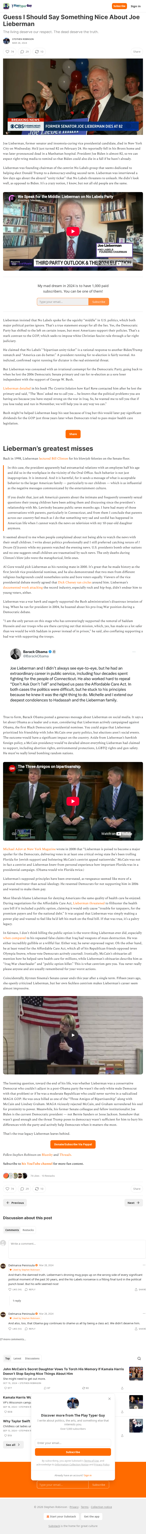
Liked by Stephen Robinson (26, 1269)
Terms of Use (91, 1460)
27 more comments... (13, 1339)
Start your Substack (63, 1516)
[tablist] (19, 1230)
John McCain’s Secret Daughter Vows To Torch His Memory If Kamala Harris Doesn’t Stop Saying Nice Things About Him (63, 1371)
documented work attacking (23, 587)
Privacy (74, 1507)
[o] (73, 1035)
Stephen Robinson (23, 39)
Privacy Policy (101, 1464)
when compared (14, 938)
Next (131, 1203)
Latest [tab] (17, 1358)
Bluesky (47, 1154)
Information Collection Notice (72, 1464)
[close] (109, 1399)
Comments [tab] (12, 1230)
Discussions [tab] (32, 1358)
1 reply (17, 1300)
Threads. (66, 1154)
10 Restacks (48, 1175)
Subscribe (119, 6)
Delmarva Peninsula (21, 1265)
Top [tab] (7, 1358)
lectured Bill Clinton (53, 458)
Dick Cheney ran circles (74, 582)
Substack (54, 1526)
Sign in (136, 6)
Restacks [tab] (28, 1230)
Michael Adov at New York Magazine (29, 849)
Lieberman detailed (17, 388)
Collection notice (101, 1507)
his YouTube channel (37, 1163)
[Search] (139, 1358)
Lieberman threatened (89, 903)
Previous (17, 1203)
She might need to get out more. (24, 1379)
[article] (73, 1378)
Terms (85, 1507)
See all (10, 1445)
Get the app (91, 1516)
